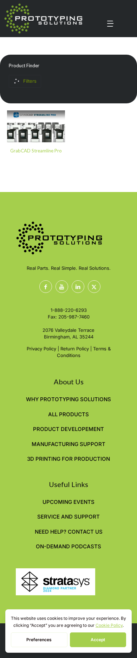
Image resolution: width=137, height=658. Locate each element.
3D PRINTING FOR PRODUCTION (68, 458)
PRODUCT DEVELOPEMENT (68, 429)
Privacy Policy (41, 348)
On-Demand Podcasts (68, 546)
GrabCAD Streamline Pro (36, 150)
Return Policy (74, 348)
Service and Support (68, 516)
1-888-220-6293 (69, 310)
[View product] (56, 118)
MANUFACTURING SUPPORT (68, 444)
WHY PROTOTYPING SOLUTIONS (68, 399)
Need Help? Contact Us (69, 531)
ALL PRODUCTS (68, 414)
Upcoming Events (68, 502)
